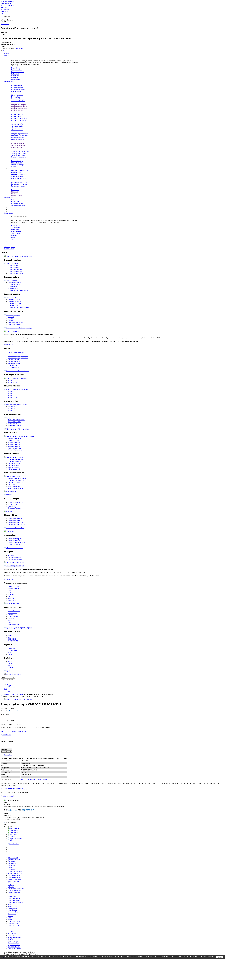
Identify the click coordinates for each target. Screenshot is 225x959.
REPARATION (12, 896)
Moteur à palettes (17, 116)
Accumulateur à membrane (20, 151)
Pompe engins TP (17, 110)
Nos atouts (15, 76)
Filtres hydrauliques (14, 879)
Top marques (15, 227)
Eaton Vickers (15, 229)
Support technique (14, 945)
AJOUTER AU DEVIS (6, 749)
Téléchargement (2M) (8, 796)
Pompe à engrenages (18, 89)
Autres (13, 167)
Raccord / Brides (16, 196)
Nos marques (15, 80)
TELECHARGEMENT (14, 922)
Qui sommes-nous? (17, 72)
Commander (5, 24)
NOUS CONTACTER (6, 751)
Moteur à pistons (17, 114)
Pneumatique (12, 883)
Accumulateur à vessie (18, 153)
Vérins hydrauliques (14, 877)
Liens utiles (11, 935)
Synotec (6, 55)
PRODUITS (11, 869)
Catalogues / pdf (13, 924)
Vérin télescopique (17, 128)
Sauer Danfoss (16, 233)
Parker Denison (13, 912)
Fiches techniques (13, 925)
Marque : (4, 721)
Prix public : (5, 709)
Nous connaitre (16, 70)
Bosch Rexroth (12, 906)
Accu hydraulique (13, 881)
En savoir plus (15, 68)
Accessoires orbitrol (17, 147)
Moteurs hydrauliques (15, 873)
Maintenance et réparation (16, 889)
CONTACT (11, 939)
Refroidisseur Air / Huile (19, 182)
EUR (9, 691)
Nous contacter (9, 249)
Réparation (15, 201)
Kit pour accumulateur (18, 157)
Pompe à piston (16, 85)
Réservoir (14, 192)
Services (14, 199)
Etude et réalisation (14, 891)
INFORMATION (13, 858)
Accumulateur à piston (18, 155)
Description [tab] (8, 755)
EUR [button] (5, 689)
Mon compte (12, 933)
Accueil (6, 54)
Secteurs (10, 867)
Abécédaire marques (14, 937)
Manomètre (15, 190)
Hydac (13, 237)
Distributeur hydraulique (19, 170)
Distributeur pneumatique (20, 136)
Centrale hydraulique (18, 205)
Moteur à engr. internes (19, 120)
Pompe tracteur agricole (19, 105)
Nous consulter (14, 711)
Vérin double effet (17, 126)
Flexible (13, 194)
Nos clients (15, 78)
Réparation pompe (14, 898)
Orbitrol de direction (18, 145)
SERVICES (11, 887)
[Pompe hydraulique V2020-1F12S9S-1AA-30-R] (19, 699)
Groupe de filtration (17, 99)
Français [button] (10, 685)
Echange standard (17, 203)
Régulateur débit (16, 172)
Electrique (11, 885)
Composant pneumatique (19, 134)
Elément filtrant (16, 97)
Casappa (14, 235)
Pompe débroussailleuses (19, 107)
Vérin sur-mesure (17, 130)
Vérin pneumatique (17, 138)
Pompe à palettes (17, 87)
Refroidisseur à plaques (19, 184)
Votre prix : (4, 711)
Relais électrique (16, 163)
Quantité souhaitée (7, 741)
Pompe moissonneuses (19, 109)
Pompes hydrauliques (15, 871)
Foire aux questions (14, 949)
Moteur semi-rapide (17, 143)
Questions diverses (14, 947)
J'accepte (219, 957)
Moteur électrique (17, 161)
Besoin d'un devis (13, 943)
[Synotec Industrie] (7, 2)
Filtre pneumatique (17, 140)
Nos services (8, 198)
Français (13, 687)
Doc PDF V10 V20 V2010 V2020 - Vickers (14, 789)
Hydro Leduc (12, 914)
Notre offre (15, 74)
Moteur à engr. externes (19, 118)
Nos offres (11, 862)
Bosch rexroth (16, 231)
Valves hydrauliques (14, 875)
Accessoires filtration (18, 101)
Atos (12, 239)
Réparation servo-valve (15, 902)
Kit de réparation (16, 91)
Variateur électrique (17, 165)
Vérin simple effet (17, 124)
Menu (4, 50)
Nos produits (8, 81)
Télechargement (9, 247)
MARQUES (11, 904)
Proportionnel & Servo (18, 178)
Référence (4, 724)
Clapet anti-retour (17, 176)
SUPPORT (11, 931)
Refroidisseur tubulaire (19, 186)
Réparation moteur (14, 900)
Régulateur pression (18, 174)
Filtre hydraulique (17, 95)
